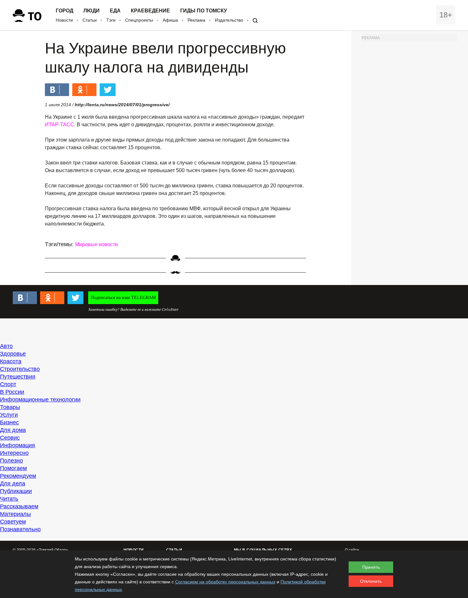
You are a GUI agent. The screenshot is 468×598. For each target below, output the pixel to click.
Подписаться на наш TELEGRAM (123, 297)
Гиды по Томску (203, 10)
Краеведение (150, 10)
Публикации (16, 491)
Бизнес (9, 422)
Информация (17, 445)
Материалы (15, 514)
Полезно (11, 460)
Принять (371, 567)
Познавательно (20, 529)
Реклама (196, 20)
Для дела (12, 483)
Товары (10, 407)
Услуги (9, 415)
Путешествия (17, 376)
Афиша (170, 20)
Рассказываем (19, 506)
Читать (9, 499)
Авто (6, 346)
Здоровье (13, 354)
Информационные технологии (40, 399)
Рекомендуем (18, 476)
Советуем (13, 521)
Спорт (8, 384)
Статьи (89, 20)
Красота (10, 361)
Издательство (229, 20)
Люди (91, 10)
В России (12, 392)
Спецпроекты (139, 20)
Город (64, 10)
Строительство (20, 369)
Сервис (10, 438)
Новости (64, 20)
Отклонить (371, 581)
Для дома (13, 430)
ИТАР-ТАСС (59, 124)
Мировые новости (96, 244)
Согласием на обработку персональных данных (225, 581)
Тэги (111, 20)
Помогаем (13, 468)
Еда (115, 10)
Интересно (14, 453)
